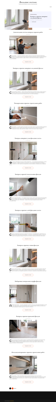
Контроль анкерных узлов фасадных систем (28, 138)
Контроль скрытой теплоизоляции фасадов (28, 174)
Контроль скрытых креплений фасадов (28, 316)
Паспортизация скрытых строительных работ (37, 17)
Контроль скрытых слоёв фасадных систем (28, 210)
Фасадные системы (28, 2)
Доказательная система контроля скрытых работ (28, 32)
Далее (15, 388)
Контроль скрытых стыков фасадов (28, 245)
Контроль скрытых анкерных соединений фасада (28, 68)
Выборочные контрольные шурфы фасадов (28, 281)
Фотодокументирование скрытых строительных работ (28, 352)
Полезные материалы (33, 14)
